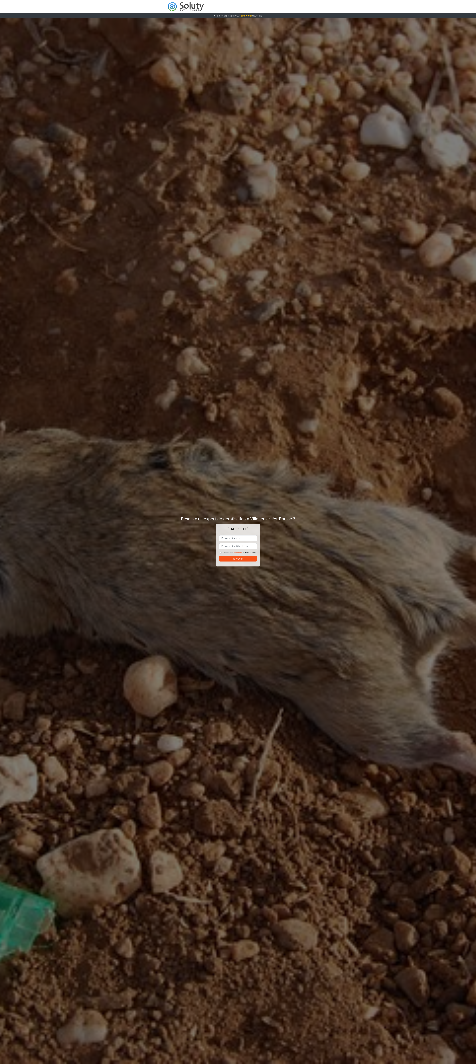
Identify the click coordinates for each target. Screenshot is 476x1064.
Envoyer (238, 558)
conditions (238, 552)
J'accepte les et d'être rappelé (239, 552)
